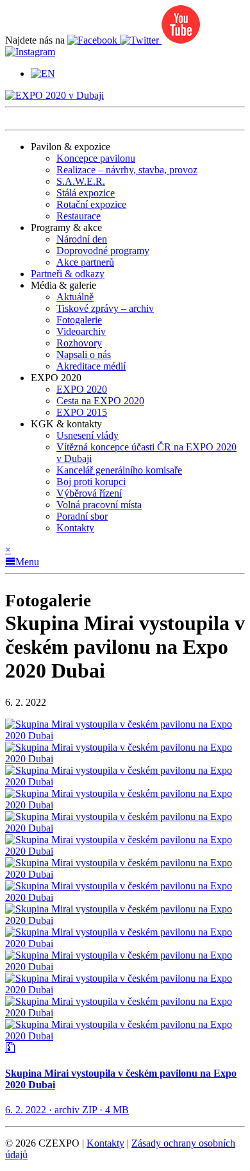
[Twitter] (141, 40)
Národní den (81, 239)
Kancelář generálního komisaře (119, 470)
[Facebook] (93, 40)
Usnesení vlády (87, 435)
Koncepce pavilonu (95, 158)
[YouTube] (181, 40)
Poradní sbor (82, 516)
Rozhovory (79, 343)
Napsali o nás (83, 354)
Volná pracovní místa (99, 504)
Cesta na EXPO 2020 (100, 400)
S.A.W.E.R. (80, 181)
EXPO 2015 (81, 412)
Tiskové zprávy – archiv (105, 308)
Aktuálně (75, 296)
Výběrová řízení (89, 493)
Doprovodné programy (102, 250)
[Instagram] (30, 51)
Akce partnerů (85, 262)
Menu (27, 561)
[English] (43, 73)
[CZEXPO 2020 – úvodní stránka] (54, 95)
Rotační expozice (91, 204)
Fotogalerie (79, 319)
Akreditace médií (91, 366)
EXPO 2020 (81, 389)
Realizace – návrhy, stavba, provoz (126, 169)
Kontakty (75, 527)
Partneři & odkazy (67, 273)
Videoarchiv (81, 331)
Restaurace (78, 215)
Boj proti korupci (91, 481)
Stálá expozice (85, 192)
